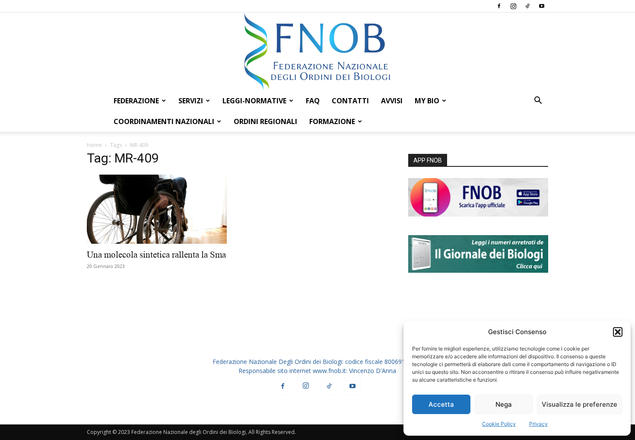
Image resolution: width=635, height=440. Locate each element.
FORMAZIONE (332, 121)
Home (94, 145)
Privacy (538, 424)
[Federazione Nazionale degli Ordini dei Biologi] (317, 51)
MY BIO (427, 100)
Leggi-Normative (254, 100)
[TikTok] (527, 6)
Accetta (441, 404)
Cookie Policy (499, 424)
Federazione (136, 100)
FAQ (313, 100)
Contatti (350, 100)
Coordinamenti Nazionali (164, 121)
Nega (503, 404)
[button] (617, 332)
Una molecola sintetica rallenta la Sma (156, 254)
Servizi (190, 100)
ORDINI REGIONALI (265, 121)
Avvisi (392, 100)
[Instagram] (513, 6)
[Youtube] (541, 6)
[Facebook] (498, 6)
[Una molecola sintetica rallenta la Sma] (157, 209)
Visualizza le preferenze (579, 404)
